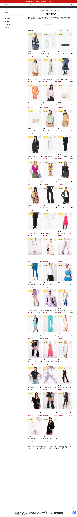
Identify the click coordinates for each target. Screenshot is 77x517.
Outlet (47, 10)
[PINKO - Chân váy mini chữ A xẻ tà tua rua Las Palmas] (50, 400)
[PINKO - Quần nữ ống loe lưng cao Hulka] (50, 323)
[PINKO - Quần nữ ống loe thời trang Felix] (50, 144)
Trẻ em (30, 4)
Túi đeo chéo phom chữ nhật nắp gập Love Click (38, 130)
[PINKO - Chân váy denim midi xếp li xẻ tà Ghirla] (65, 67)
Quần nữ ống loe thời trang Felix (50, 156)
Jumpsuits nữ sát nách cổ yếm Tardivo (51, 361)
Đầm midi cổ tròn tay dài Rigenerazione (51, 182)
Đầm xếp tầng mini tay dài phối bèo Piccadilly (37, 207)
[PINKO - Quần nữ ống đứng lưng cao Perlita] (35, 221)
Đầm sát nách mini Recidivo (49, 259)
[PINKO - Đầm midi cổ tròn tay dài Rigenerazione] (50, 169)
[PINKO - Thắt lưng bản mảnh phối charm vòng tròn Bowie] (65, 41)
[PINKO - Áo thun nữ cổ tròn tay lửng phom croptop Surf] (50, 272)
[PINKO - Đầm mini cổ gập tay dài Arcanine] (35, 144)
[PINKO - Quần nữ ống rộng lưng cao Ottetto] (50, 195)
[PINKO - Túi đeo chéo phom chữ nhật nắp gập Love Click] (35, 118)
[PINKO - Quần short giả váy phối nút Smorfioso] (35, 349)
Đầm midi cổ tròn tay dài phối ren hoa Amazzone (38, 105)
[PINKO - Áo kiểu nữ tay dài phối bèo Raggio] (65, 169)
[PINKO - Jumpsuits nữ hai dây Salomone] (65, 375)
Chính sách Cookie (41, 513)
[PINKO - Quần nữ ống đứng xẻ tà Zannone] (35, 426)
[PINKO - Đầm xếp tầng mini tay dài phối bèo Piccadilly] (35, 195)
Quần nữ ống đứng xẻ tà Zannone (35, 438)
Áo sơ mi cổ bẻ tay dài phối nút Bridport (51, 53)
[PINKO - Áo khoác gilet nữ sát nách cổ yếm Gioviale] (50, 298)
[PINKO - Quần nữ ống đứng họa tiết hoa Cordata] (50, 375)
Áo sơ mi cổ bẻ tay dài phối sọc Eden (36, 53)
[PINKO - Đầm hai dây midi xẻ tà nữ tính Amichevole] (65, 349)
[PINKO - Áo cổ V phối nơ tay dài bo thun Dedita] (35, 67)
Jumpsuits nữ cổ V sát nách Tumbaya (66, 336)
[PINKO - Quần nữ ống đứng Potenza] (65, 246)
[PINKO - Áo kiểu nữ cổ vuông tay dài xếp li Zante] (50, 426)
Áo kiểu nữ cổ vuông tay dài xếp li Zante (51, 438)
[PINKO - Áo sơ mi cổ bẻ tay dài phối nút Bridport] (50, 41)
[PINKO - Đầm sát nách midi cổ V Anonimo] (65, 221)
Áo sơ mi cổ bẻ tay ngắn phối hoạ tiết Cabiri (52, 130)
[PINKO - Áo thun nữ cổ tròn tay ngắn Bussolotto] (35, 375)
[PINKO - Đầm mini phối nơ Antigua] (35, 400)
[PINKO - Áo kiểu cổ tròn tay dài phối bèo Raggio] (50, 92)
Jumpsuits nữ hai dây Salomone (65, 387)
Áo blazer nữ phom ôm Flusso (64, 207)
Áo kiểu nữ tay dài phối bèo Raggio (65, 182)
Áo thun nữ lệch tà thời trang (49, 233)
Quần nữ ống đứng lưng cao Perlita (35, 233)
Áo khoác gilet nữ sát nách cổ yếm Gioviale (52, 310)
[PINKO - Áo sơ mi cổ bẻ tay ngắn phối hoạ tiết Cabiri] (50, 118)
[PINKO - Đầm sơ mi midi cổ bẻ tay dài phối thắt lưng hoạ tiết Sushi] (50, 67)
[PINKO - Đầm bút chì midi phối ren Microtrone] (65, 144)
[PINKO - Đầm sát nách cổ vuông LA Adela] (65, 298)
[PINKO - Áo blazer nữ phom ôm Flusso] (65, 195)
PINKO (29, 51)
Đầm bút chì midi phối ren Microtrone (66, 156)
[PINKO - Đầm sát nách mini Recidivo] (50, 246)
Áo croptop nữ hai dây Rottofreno (65, 284)
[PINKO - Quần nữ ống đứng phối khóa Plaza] (35, 272)
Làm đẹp (35, 4)
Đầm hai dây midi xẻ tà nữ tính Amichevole (67, 361)
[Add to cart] (40, 34)
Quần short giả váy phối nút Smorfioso (36, 361)
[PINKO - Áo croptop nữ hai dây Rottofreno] (65, 272)
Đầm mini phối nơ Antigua (33, 413)
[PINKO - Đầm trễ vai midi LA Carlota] (35, 323)
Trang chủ (42, 10)
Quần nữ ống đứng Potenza (64, 259)
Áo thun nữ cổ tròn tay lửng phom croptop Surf (53, 284)
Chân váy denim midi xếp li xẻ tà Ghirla (66, 79)
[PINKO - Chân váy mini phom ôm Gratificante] (35, 298)
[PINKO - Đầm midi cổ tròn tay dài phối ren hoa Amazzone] (35, 92)
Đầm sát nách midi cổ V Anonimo (65, 233)
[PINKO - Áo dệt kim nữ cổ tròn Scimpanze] (65, 118)
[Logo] (7, 4)
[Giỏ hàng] (71, 4)
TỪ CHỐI (50, 513)
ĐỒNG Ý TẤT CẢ (58, 513)
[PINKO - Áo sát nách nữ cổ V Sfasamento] (35, 169)
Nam (25, 4)
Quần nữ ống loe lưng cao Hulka (50, 336)
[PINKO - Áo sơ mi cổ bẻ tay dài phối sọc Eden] (35, 41)
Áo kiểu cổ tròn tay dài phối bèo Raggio (51, 105)
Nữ (21, 4)
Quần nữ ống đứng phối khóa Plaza (35, 284)
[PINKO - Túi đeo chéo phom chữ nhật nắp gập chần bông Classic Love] (65, 92)
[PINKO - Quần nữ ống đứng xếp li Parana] (65, 400)
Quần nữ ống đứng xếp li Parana (65, 413)
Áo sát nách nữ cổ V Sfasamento (35, 182)
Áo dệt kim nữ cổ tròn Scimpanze (65, 130)
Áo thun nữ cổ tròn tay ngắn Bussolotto (36, 387)
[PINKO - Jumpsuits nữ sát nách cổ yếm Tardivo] (50, 349)
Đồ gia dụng (43, 4)
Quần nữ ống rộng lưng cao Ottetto (51, 207)
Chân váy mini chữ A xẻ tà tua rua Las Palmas (52, 413)
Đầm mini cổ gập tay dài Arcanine (35, 156)
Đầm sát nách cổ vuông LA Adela (65, 310)
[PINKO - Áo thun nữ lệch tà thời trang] (50, 221)
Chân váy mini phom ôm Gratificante (36, 310)
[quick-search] (74, 508)
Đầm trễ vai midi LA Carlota (34, 336)
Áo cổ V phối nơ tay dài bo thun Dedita (36, 79)
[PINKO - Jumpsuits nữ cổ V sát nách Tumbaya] (65, 323)
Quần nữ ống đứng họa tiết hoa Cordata (51, 387)
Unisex (19, 15)
